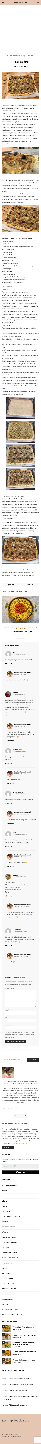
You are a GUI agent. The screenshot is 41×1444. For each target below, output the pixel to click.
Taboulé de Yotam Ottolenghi (20, 632)
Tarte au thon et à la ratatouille (24, 1352)
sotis (14, 832)
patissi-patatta (18, 792)
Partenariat (7, 1263)
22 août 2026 (16, 1337)
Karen (25, 66)
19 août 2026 (16, 1362)
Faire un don (8, 1147)
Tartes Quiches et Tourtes (13, 1314)
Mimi (14, 652)
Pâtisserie (6, 1273)
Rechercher (6, 1056)
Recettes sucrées (9, 1289)
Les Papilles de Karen (20, 2)
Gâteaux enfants (9, 1237)
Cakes (4, 1206)
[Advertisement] (20, 30)
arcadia (15, 693)
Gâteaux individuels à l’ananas (23, 1360)
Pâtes (4, 1268)
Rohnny (15, 875)
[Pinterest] (25, 1116)
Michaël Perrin (16, 1436)
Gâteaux (5, 1232)
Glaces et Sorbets (9, 1242)
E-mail (7, 1017)
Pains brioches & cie (10, 1258)
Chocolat (6, 1211)
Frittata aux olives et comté (18, 1405)
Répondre (8, 664)
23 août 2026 (23, 635)
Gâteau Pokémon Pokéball (18, 1390)
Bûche (4, 1201)
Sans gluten (7, 1294)
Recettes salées (21, 57)
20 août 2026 (16, 1354)
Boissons (5, 1196)
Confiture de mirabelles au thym (24, 1335)
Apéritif (24, 55)
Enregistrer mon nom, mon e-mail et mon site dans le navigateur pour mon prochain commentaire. (20, 1035)
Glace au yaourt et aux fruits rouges (21, 1384)
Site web (8, 1025)
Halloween (6, 1247)
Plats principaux (30, 627)
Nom (7, 1010)
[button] (16, 638)
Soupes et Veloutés (10, 1309)
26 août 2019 (18, 66)
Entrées (30, 55)
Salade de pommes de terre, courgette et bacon (23, 1343)
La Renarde (17, 929)
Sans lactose (7, 1299)
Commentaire (9, 988)
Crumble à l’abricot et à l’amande (20, 1378)
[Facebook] (15, 1116)
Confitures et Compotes (12, 1216)
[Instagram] (20, 1116)
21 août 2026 (16, 1347)
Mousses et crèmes (9, 1252)
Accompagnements (13, 55)
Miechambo (17, 749)
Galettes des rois (9, 1227)
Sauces (5, 1304)
